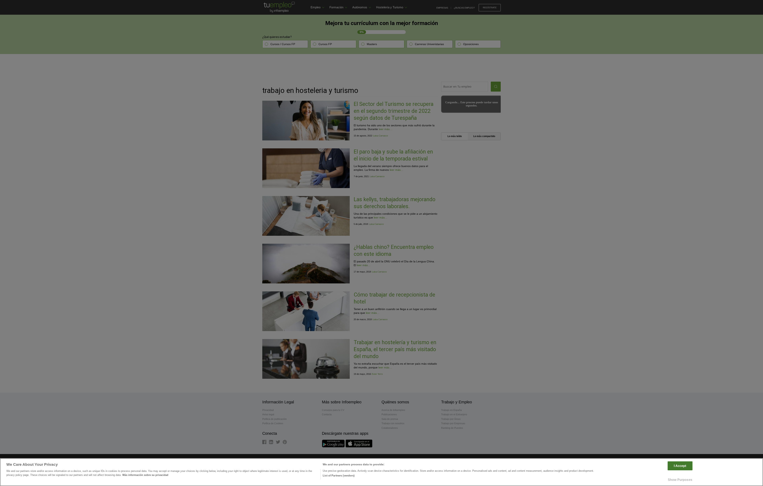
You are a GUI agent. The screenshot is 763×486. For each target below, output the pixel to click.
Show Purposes (680, 479)
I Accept (680, 466)
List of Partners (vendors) (338, 475)
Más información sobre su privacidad (145, 474)
